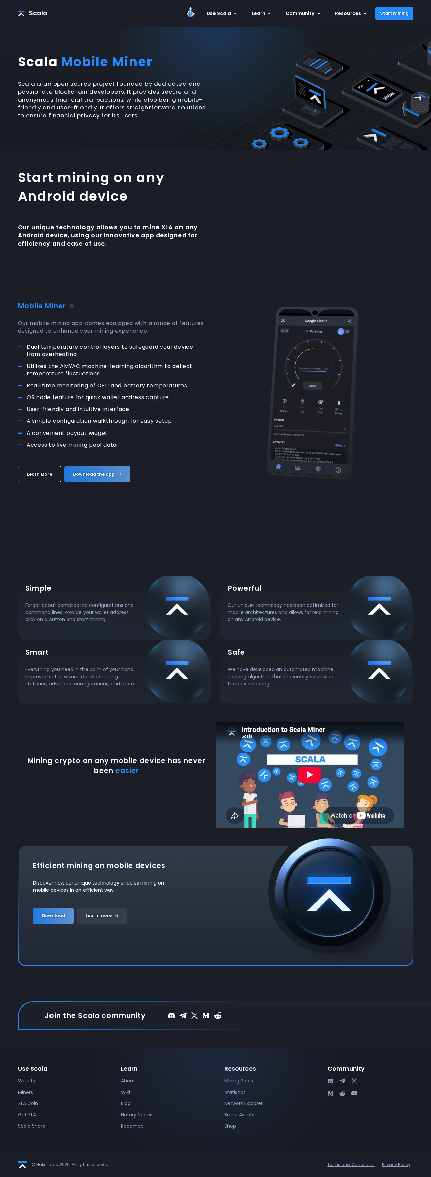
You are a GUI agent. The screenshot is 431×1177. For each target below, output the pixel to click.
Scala (38, 13)
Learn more (99, 916)
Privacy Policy (396, 1164)
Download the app (94, 474)
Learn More (39, 474)
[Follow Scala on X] (194, 1015)
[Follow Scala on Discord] (171, 1015)
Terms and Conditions (351, 1164)
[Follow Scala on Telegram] (183, 1015)
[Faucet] (192, 12)
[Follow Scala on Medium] (205, 1015)
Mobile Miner (42, 306)
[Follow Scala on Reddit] (217, 1015)
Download (53, 916)
